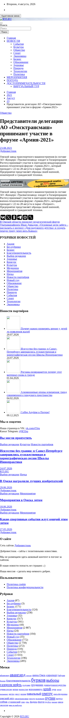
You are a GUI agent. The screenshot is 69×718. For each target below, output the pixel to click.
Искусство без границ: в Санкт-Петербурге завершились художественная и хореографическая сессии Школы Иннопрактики (35, 351)
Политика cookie (16, 584)
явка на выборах (15, 705)
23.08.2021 (6, 148)
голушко (26, 685)
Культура (18, 47)
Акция (10, 243)
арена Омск (39, 675)
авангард (17, 674)
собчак (4, 701)
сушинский (14, 701)
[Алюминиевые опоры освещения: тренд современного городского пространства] (14, 392)
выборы (52, 680)
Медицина (13, 268)
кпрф (47, 689)
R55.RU (4, 471)
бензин (3, 681)
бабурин (61, 675)
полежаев (40, 698)
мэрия (23, 694)
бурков (38, 680)
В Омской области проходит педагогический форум (30, 221)
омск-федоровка (60, 694)
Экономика (19, 56)
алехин (29, 675)
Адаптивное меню (10, 16)
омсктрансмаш (21, 698)
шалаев (54, 702)
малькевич (4, 694)
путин (50, 698)
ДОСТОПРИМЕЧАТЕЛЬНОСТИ (26, 83)
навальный (34, 693)
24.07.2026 (6, 468)
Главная (11, 37)
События (18, 44)
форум (41, 702)
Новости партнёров (18, 277)
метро (12, 694)
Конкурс (11, 262)
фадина (33, 702)
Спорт (17, 53)
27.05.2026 (6, 529)
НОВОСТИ (13, 41)
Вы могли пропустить (16, 438)
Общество (19, 50)
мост (17, 694)
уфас (27, 702)
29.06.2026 (6, 487)
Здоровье (18, 65)
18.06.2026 (6, 506)
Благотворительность (19, 252)
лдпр (54, 689)
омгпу (47, 693)
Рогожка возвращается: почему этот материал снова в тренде (34, 373)
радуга (59, 698)
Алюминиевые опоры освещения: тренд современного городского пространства (37, 394)
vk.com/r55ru (33, 428)
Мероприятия (14, 271)
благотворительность (18, 680)
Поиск (3, 25)
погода (32, 699)
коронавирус (36, 689)
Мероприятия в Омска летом (21, 500)
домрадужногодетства (55, 685)
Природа (18, 68)
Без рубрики (14, 246)
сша (23, 702)
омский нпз (7, 698)
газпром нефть (11, 685)
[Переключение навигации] (1, 23)
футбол (48, 702)
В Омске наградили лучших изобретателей (31, 481)
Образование (20, 62)
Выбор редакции (16, 256)
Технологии (20, 71)
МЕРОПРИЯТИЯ (17, 77)
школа (60, 702)
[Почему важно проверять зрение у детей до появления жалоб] (14, 328)
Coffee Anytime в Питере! (35, 412)
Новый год (13, 280)
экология (4, 705)
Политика (19, 74)
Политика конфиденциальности (25, 587)
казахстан (23, 689)
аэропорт (51, 675)
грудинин (37, 685)
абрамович (4, 675)
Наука (10, 274)
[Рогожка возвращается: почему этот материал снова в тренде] (14, 372)
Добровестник (8, 151)
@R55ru (23, 431)
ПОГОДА (12, 80)
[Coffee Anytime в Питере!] (14, 412)
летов (59, 689)
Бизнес (17, 59)
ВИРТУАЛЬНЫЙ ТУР (26, 86)
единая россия (6, 689)
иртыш (15, 689)
